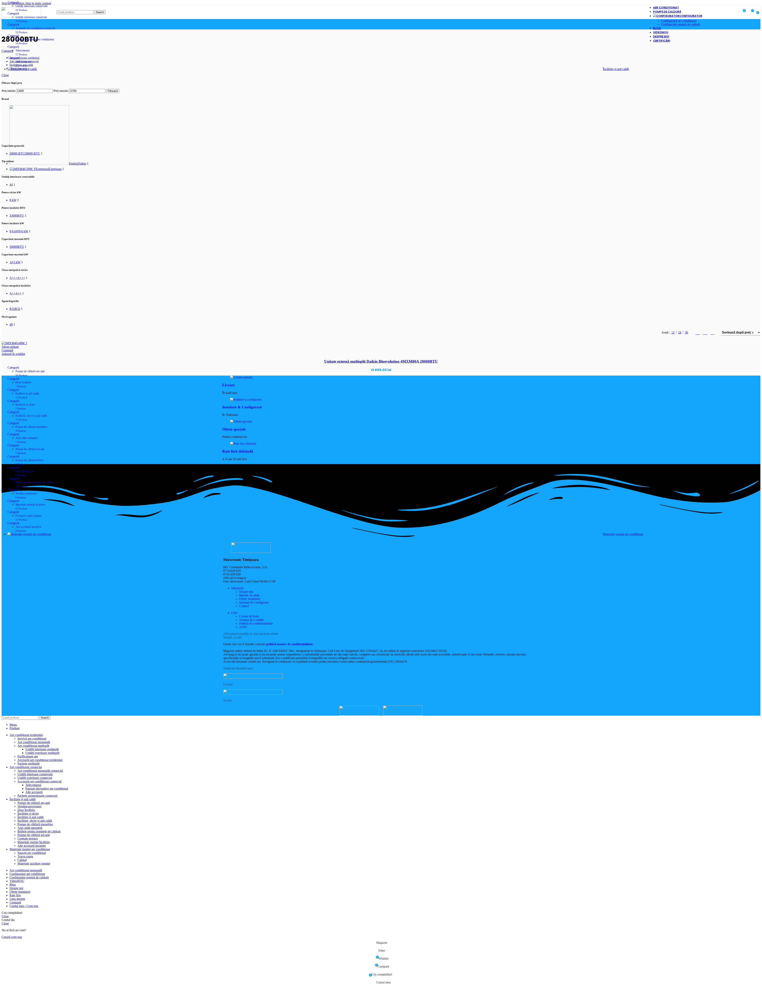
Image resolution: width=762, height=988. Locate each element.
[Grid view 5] (712, 332)
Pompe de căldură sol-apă (33, 835)
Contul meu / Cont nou (24, 906)
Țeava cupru (25, 856)
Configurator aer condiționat (678, 20)
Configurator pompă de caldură (680, 24)
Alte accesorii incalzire (31, 845)
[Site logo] (21, 16)
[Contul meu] (732, 12)
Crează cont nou (12, 937)
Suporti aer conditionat (31, 852)
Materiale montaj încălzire (33, 842)
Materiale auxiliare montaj (33, 863)
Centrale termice (27, 838)
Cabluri (22, 860)
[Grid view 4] (705, 332)
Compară (15, 902)
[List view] (697, 332)
